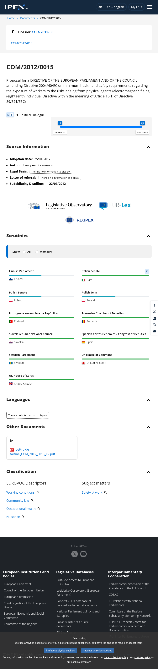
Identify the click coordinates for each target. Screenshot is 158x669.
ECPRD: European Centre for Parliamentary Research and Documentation (127, 626)
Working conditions (20, 492)
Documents (27, 18)
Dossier (35, 32)
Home (11, 18)
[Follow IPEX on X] (74, 554)
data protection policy (116, 657)
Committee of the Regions (20, 624)
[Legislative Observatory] (59, 206)
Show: (16, 252)
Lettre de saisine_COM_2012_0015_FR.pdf (32, 451)
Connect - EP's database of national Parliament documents (76, 603)
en (100, 7)
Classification (21, 471)
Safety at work (92, 492)
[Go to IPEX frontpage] (16, 7)
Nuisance (13, 517)
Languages (18, 399)
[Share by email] (154, 331)
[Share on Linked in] (154, 318)
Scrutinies (17, 236)
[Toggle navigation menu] (149, 7)
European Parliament (17, 584)
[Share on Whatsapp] (154, 324)
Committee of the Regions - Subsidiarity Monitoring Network (129, 613)
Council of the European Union (24, 590)
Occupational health (21, 509)
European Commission (18, 597)
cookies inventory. (81, 662)
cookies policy (142, 657)
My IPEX (136, 7)
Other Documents (25, 427)
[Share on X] (154, 311)
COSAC (113, 594)
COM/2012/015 (21, 43)
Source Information (27, 146)
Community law (17, 500)
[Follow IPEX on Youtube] (83, 554)
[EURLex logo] (115, 206)
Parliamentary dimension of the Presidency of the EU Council (129, 586)
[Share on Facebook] (154, 305)
